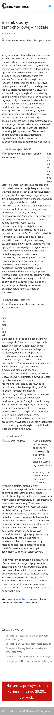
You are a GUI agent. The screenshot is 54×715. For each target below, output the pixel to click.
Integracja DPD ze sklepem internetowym (29, 661)
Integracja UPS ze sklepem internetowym (28, 656)
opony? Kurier (20, 599)
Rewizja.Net (45, 711)
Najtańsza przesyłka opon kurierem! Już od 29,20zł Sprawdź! (27, 691)
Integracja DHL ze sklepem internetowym (28, 643)
